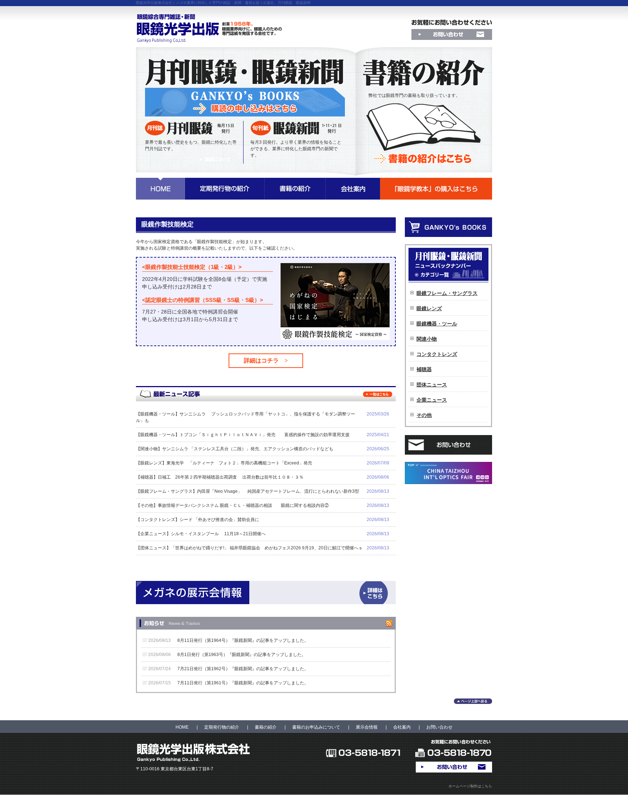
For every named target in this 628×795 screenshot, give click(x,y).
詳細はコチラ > (266, 360)
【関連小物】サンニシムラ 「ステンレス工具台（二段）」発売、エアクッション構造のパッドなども (234, 448)
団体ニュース (431, 385)
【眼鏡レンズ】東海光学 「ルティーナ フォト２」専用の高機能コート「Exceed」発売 (224, 463)
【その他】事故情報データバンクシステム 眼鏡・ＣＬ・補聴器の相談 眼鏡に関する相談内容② (232, 505)
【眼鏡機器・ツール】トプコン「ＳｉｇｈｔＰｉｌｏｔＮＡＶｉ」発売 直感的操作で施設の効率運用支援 (243, 434)
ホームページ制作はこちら (470, 786)
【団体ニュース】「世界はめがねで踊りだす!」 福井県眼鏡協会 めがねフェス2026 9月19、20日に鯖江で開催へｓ (249, 547)
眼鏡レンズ (429, 308)
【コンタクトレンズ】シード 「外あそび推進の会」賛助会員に (197, 519)
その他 (424, 415)
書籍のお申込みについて (316, 727)
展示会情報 (367, 727)
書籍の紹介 (266, 727)
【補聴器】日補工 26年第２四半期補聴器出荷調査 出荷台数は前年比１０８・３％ (219, 477)
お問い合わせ (439, 727)
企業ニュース (431, 400)
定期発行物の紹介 (221, 727)
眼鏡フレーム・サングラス (447, 293)
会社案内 (402, 727)
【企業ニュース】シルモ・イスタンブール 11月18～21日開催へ (201, 533)
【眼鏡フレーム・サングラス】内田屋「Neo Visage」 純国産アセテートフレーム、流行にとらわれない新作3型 (247, 491)
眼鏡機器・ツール (436, 324)
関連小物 (426, 339)
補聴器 (424, 369)
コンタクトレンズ (436, 354)
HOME (182, 727)
